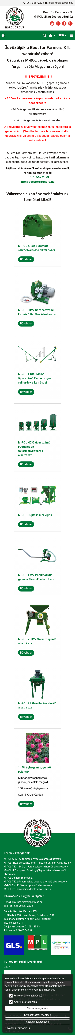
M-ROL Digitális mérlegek (35, 515)
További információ (16, 1028)
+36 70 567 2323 (34, 2)
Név (7, 967)
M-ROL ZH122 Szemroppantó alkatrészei (27, 885)
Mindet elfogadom (37, 1008)
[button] (71, 35)
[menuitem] (3, 35)
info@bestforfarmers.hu (37, 181)
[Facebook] (64, 23)
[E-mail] (52, 23)
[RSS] (70, 23)
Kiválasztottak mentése (37, 1015)
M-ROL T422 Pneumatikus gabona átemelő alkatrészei (34, 881)
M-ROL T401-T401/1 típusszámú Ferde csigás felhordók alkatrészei (34, 378)
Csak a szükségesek (37, 1021)
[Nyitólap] (14, 18)
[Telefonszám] (58, 23)
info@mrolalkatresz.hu (60, 2)
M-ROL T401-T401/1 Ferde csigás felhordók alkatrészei (35, 866)
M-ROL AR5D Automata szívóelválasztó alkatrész (32, 859)
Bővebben (26, 259)
